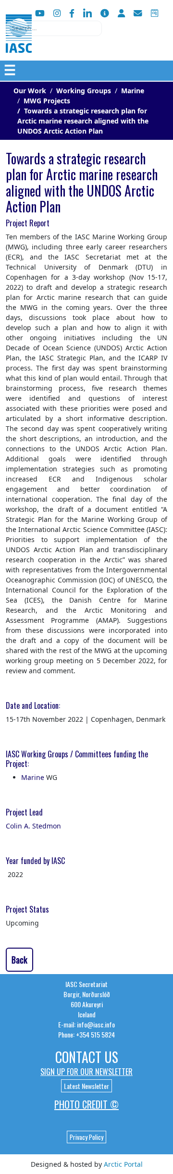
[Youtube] (40, 13)
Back (19, 959)
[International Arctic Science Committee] (19, 43)
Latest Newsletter (86, 1086)
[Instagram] (57, 13)
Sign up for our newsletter (86, 1071)
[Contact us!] (138, 13)
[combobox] (54, 28)
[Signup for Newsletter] (104, 13)
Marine (32, 777)
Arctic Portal (123, 1164)
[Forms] (154, 13)
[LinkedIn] (87, 13)
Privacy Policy (86, 1137)
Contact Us (86, 1057)
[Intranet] (121, 13)
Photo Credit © (86, 1104)
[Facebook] (71, 13)
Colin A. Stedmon (33, 825)
